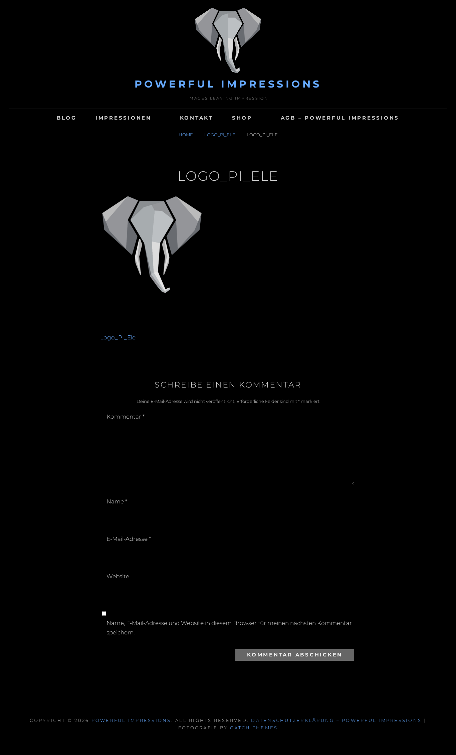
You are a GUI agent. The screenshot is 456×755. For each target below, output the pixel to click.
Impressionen (123, 118)
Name (116, 501)
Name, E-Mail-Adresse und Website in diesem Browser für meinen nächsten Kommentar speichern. (229, 628)
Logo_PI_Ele (220, 134)
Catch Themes (254, 727)
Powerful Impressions (228, 84)
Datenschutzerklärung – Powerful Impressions (336, 720)
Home (186, 134)
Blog (67, 118)
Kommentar (125, 416)
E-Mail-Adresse (128, 539)
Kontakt (196, 118)
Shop (242, 118)
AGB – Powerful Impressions (340, 118)
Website (117, 576)
